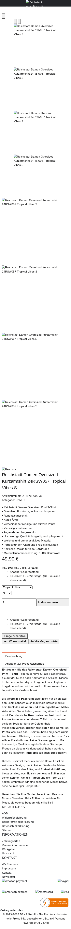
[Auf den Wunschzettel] (19, 21)
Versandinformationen (15, 845)
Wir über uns (10, 864)
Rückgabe (8, 849)
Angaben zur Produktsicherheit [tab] (24, 663)
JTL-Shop (43, 922)
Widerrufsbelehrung (14, 817)
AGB (5, 813)
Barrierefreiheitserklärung (18, 821)
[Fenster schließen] (3, 16)
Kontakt (6, 872)
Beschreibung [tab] (13, 656)
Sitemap (7, 830)
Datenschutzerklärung (15, 825)
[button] (39, 578)
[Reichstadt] (35, 469)
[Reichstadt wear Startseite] (35, 3)
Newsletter (8, 876)
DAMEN (20, 500)
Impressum (9, 868)
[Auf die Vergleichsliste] (15, 21)
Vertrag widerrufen (11, 910)
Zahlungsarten (11, 841)
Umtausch (8, 853)
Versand (32, 567)
